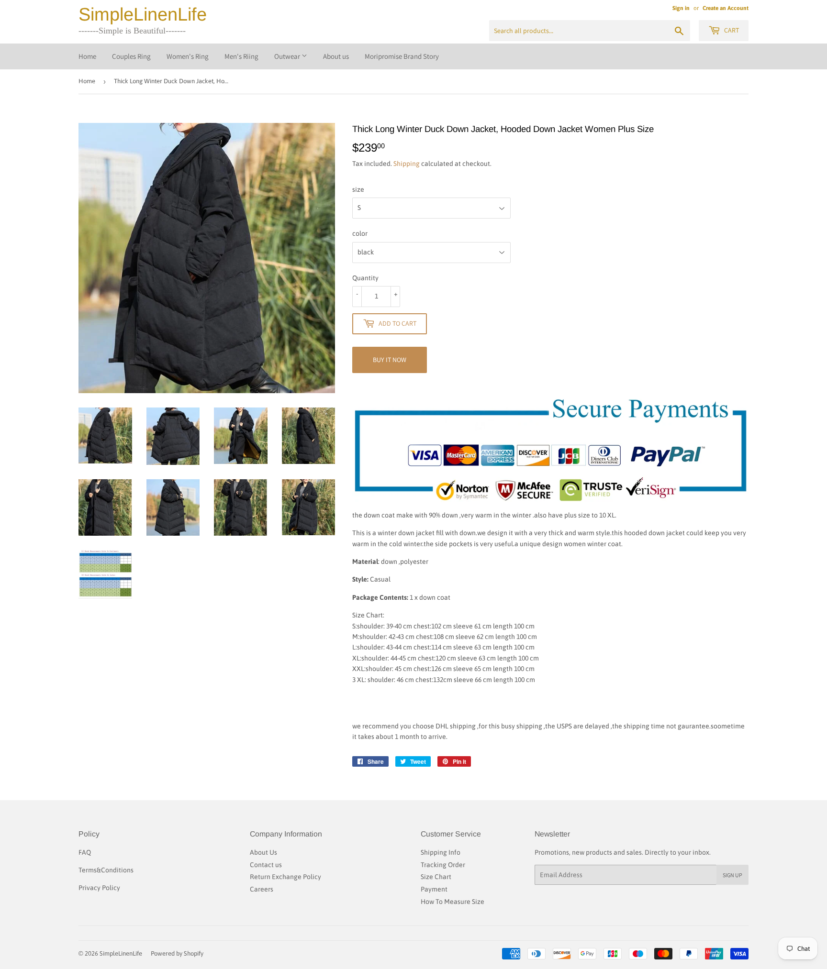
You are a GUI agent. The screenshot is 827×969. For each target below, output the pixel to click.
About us (336, 56)
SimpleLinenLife (142, 14)
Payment (434, 889)
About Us (263, 852)
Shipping (406, 163)
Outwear (288, 56)
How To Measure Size (452, 901)
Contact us (266, 865)
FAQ (84, 852)
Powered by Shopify (177, 953)
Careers (261, 889)
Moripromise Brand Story (402, 56)
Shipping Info (440, 852)
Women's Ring (188, 56)
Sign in (681, 8)
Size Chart (436, 877)
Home (87, 56)
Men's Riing (241, 56)
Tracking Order (443, 865)
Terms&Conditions (106, 870)
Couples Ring (131, 56)
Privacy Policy (99, 888)
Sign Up (732, 875)
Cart (731, 30)
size (358, 189)
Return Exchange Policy (285, 877)
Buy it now (389, 359)
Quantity (365, 278)
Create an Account (726, 8)
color (360, 233)
